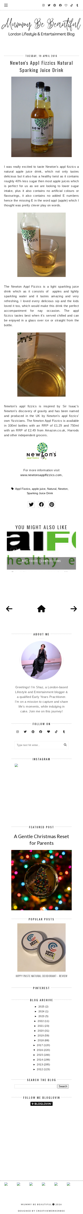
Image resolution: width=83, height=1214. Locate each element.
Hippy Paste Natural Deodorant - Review (41, 976)
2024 (41, 1011)
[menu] (6, 5)
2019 (41, 1035)
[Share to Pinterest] (51, 504)
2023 (41, 1016)
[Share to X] (31, 504)
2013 (40, 1064)
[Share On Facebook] (41, 504)
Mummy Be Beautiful (36, 1204)
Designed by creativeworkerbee (41, 1211)
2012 (40, 1069)
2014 (40, 1059)
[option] (41, 552)
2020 (41, 1030)
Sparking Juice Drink (40, 493)
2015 (40, 1055)
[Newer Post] (9, 609)
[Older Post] (73, 609)
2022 (41, 1021)
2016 (40, 1050)
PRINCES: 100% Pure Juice (41, 561)
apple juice (39, 488)
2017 (40, 1045)
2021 (41, 1026)
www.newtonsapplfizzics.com (41, 475)
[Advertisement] (48, 1120)
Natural (51, 488)
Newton (63, 488)
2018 (41, 1040)
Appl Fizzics (22, 488)
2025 (41, 1006)
